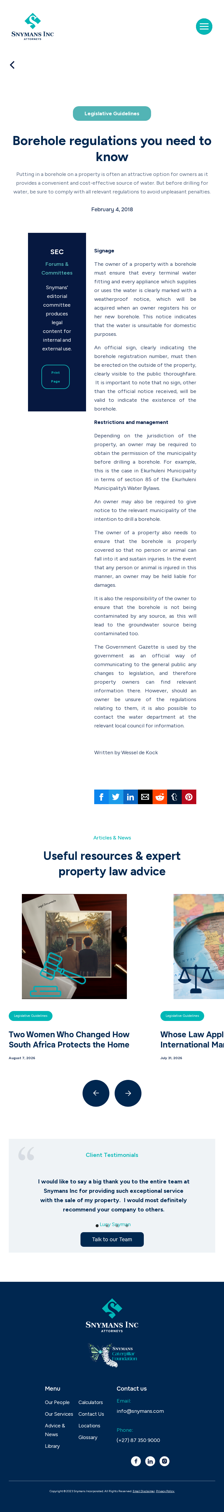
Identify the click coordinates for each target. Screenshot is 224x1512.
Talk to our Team (112, 1239)
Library (52, 1446)
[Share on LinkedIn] (130, 797)
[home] (35, 26)
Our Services (59, 1414)
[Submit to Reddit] (160, 797)
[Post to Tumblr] (174, 797)
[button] (204, 26)
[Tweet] (116, 797)
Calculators (90, 1402)
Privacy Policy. (165, 1491)
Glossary (87, 1437)
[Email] (145, 797)
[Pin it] (189, 797)
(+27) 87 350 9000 (138, 1440)
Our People (57, 1402)
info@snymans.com (140, 1411)
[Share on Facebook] (101, 797)
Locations (89, 1426)
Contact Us (91, 1414)
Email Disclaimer (144, 1491)
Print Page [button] (55, 377)
